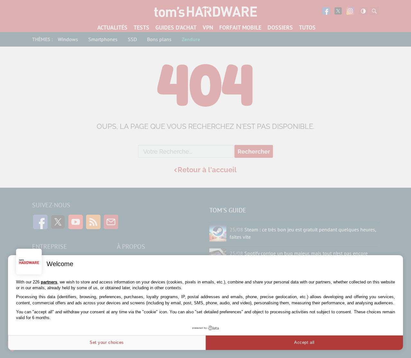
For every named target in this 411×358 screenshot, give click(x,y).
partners (49, 282)
